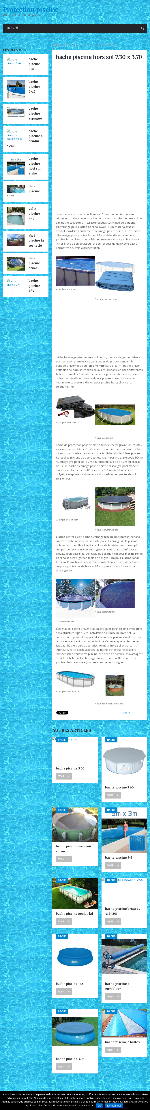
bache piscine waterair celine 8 (73, 848)
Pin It (126, 713)
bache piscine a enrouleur (117, 986)
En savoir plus (114, 1106)
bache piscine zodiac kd (74, 913)
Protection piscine (30, 10)
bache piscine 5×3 (118, 857)
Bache (70, 45)
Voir (61, 776)
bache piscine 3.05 (70, 1059)
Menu (10, 27)
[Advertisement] (99, 182)
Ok (99, 1106)
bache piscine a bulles (122, 1042)
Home (60, 45)
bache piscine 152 (69, 984)
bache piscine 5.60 (70, 768)
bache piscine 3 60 (119, 787)
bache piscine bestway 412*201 (122, 911)
